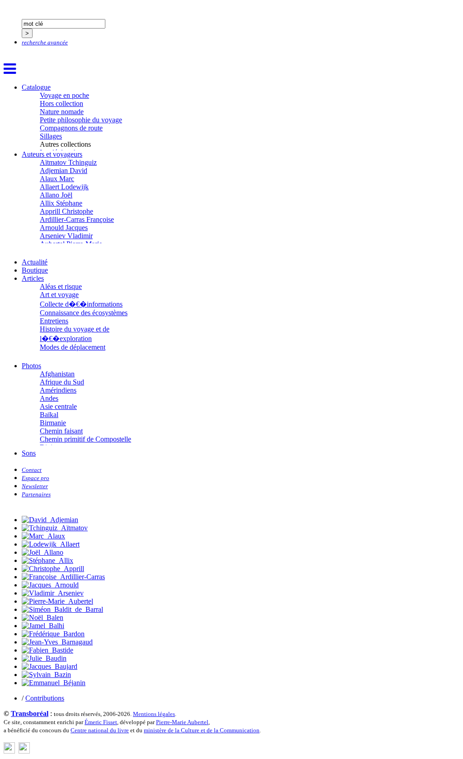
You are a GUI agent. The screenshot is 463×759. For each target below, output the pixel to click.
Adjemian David (63, 170)
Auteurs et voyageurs (52, 154)
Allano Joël (56, 195)
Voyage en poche (64, 95)
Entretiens (54, 321)
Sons (29, 453)
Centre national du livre (100, 730)
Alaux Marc (57, 179)
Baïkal (49, 414)
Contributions (44, 698)
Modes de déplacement (72, 347)
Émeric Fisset (101, 722)
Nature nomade (62, 111)
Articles (33, 278)
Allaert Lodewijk (64, 187)
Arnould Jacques (64, 227)
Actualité (34, 262)
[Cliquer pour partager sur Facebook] (9, 751)
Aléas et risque (61, 286)
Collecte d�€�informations (81, 304)
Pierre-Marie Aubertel (182, 722)
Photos (31, 366)
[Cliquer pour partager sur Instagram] (24, 751)
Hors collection (61, 103)
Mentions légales (154, 714)
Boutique (35, 270)
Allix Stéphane (61, 203)
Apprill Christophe (66, 211)
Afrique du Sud (62, 382)
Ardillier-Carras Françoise (77, 219)
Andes (49, 398)
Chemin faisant (61, 431)
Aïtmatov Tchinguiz (68, 162)
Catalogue (36, 87)
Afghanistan (57, 374)
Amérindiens (58, 390)
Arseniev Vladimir (66, 236)
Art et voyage (59, 294)
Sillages (51, 136)
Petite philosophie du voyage (81, 120)
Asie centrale (58, 406)
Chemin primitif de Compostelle (85, 439)
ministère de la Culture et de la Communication (202, 730)
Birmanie (53, 423)
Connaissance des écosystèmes (84, 313)
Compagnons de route (71, 128)
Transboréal (29, 713)
